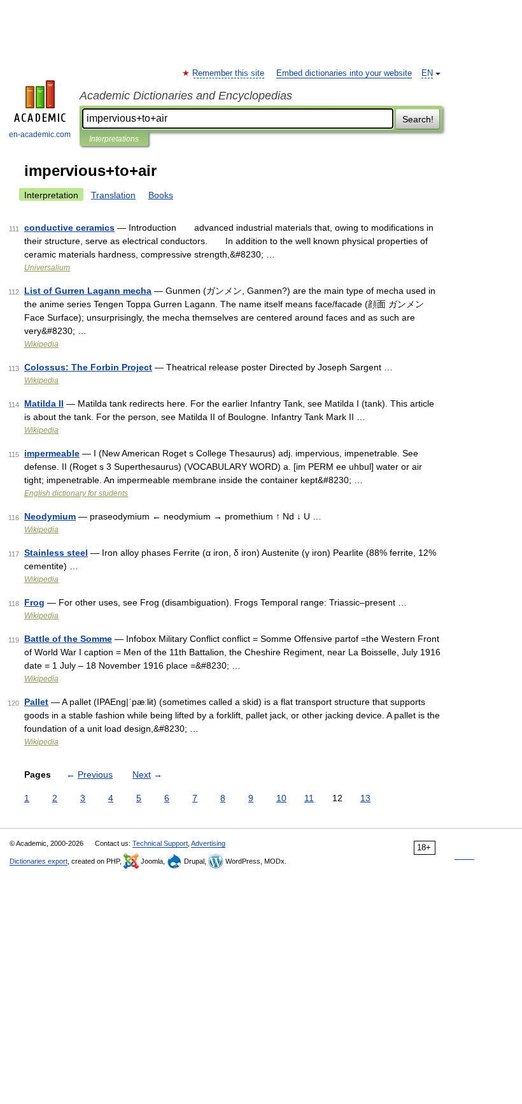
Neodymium (50, 516)
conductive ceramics (69, 227)
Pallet (36, 702)
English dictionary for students (76, 493)
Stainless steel (56, 553)
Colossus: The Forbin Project (88, 367)
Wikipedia (41, 344)
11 (309, 798)
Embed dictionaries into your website (344, 73)
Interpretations (114, 138)
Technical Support (160, 843)
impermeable (52, 453)
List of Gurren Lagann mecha (88, 291)
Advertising (208, 843)
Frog (34, 602)
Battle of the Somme (68, 639)
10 (281, 798)
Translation (113, 195)
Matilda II (44, 403)
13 (365, 798)
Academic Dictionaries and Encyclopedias (186, 95)
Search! (418, 119)
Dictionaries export (38, 861)
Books (160, 195)
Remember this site (229, 73)
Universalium (47, 267)
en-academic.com (40, 134)
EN (427, 73)
